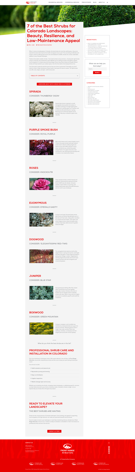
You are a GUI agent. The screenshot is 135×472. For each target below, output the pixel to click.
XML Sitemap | (40, 469)
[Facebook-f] (109, 449)
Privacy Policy (27, 469)
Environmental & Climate (93, 90)
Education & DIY (91, 89)
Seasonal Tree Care (92, 98)
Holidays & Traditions (93, 92)
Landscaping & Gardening (93, 93)
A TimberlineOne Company (67, 459)
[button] (77, 75)
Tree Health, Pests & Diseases (94, 101)
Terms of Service (46, 469)
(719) (26, 448)
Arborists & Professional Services (95, 86)
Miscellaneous (91, 97)
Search (97, 72)
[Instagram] (109, 451)
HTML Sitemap (34, 469)
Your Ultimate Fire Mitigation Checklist (97, 48)
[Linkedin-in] (109, 447)
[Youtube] (109, 453)
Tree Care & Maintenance (93, 100)
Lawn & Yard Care (92, 94)
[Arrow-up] (109, 443)
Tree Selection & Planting (44, 45)
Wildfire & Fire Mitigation (93, 104)
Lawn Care (90, 96)
